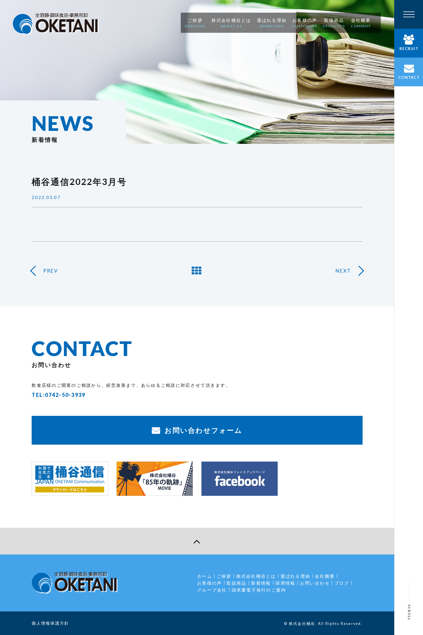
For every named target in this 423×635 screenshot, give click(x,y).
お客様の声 (209, 583)
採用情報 (285, 583)
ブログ (341, 583)
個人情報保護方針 (50, 623)
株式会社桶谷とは (256, 576)
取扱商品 (236, 583)
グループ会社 (212, 589)
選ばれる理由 (295, 576)
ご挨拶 (224, 576)
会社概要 (325, 576)
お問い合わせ (315, 583)
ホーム (204, 576)
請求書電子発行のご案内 (259, 589)
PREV (50, 271)
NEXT (343, 271)
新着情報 (261, 583)
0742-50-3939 (65, 395)
